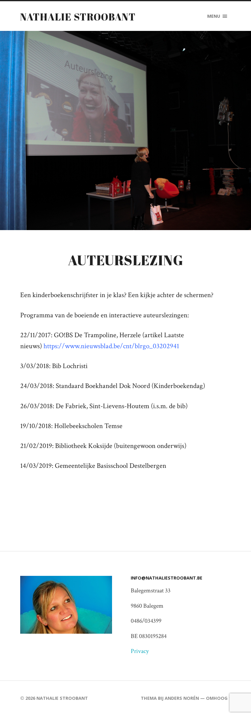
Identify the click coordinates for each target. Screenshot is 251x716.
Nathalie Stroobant (78, 16)
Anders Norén (182, 698)
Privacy (140, 651)
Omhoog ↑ (218, 698)
